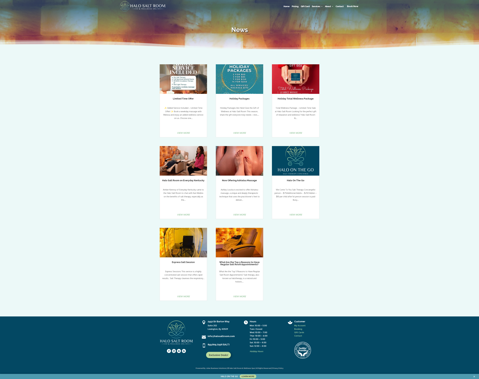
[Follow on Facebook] (169, 351)
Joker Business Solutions (216, 368)
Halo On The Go (295, 180)
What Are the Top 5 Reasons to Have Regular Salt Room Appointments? (239, 263)
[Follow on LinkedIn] (179, 351)
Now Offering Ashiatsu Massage (239, 180)
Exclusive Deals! (218, 355)
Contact (298, 336)
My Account (300, 325)
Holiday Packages (239, 98)
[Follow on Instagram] (174, 351)
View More (183, 132)
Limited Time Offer (183, 98)
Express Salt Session (183, 262)
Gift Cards (299, 332)
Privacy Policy (277, 368)
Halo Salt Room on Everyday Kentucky (183, 180)
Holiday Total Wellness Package (296, 98)
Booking (298, 329)
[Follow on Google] (184, 351)
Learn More (247, 376)
